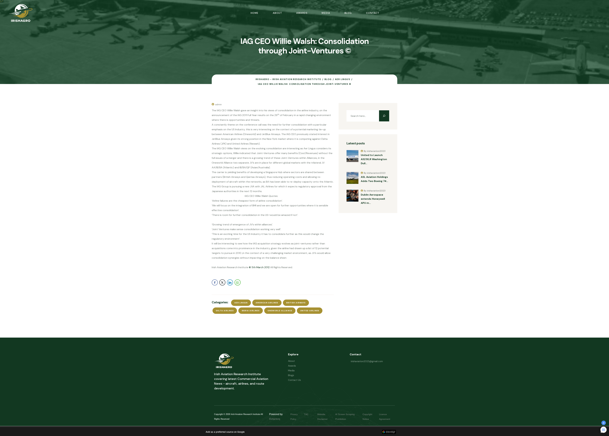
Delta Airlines (225, 310)
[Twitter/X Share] (222, 282)
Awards (301, 13)
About (277, 13)
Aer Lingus (241, 302)
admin (218, 104)
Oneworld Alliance (280, 310)
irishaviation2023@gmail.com (367, 361)
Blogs (291, 375)
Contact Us (294, 380)
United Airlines (309, 310)
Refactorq (274, 419)
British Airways (296, 302)
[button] (304, 432)
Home (255, 13)
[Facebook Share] (215, 282)
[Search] (384, 115)
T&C (309, 414)
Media (326, 13)
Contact (372, 13)
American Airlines (267, 302)
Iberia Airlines (250, 310)
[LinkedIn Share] (230, 282)
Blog (348, 13)
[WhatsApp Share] (238, 282)
